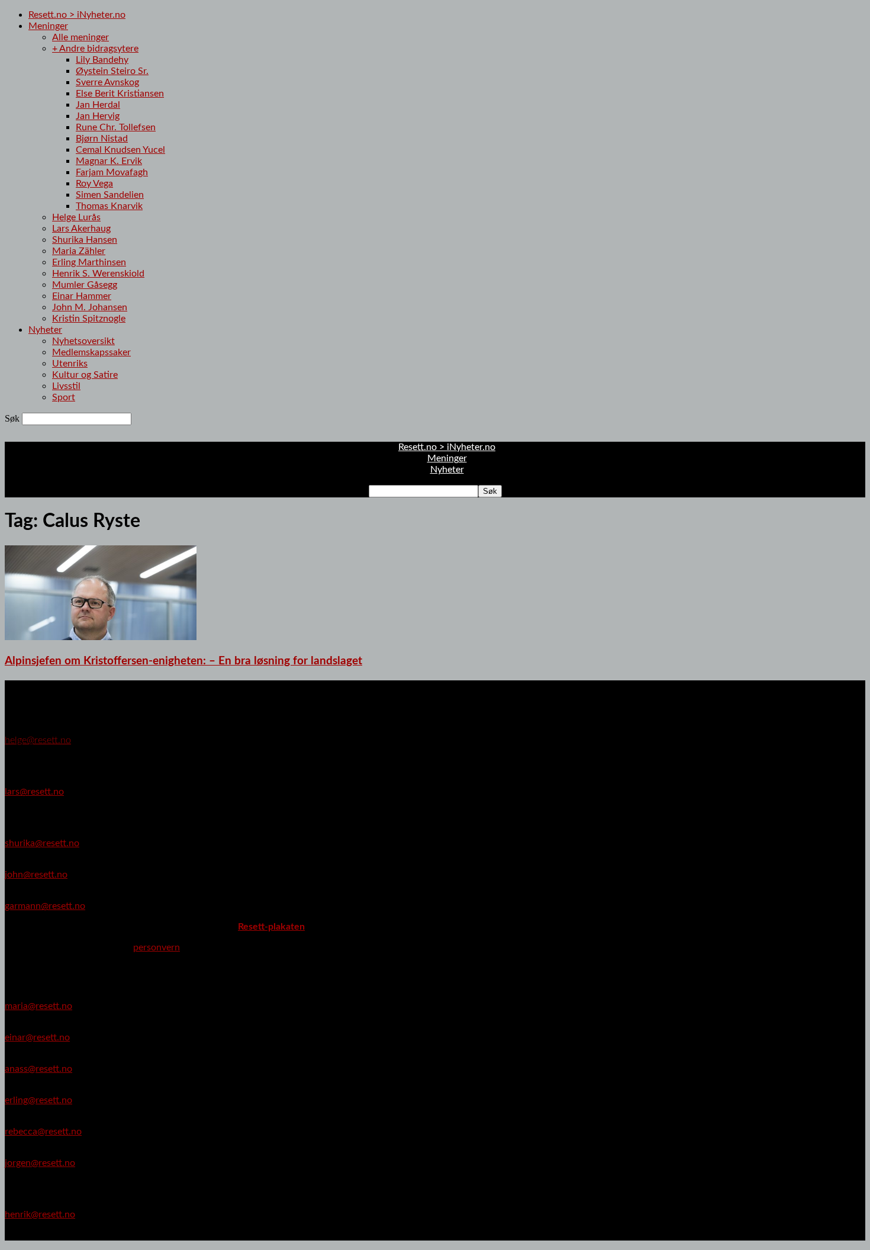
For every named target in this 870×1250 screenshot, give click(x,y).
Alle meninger (80, 37)
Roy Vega (94, 183)
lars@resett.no (34, 791)
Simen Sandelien (110, 195)
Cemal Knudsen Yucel (120, 150)
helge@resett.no (38, 740)
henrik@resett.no (40, 1214)
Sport (63, 397)
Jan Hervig (98, 116)
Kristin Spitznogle (88, 318)
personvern (156, 947)
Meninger (48, 26)
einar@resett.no (37, 1037)
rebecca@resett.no (43, 1131)
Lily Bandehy (102, 60)
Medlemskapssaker (91, 352)
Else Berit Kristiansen (120, 93)
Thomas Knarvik (109, 206)
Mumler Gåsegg (84, 285)
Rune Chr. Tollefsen (116, 127)
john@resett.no (36, 874)
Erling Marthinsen (89, 262)
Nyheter (45, 330)
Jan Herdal (98, 105)
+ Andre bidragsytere (95, 48)
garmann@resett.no (45, 906)
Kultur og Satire (85, 375)
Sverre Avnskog (107, 82)
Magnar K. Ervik (109, 161)
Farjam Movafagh (112, 172)
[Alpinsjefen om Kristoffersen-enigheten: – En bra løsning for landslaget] (100, 637)
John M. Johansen (89, 307)
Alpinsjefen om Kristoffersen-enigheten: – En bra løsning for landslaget (183, 661)
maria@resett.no (38, 1006)
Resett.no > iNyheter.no (76, 15)
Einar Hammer (81, 296)
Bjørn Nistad (102, 138)
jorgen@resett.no (40, 1163)
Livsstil (66, 386)
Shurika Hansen (84, 240)
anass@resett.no (38, 1069)
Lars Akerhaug (81, 228)
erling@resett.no (38, 1100)
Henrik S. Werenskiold (98, 273)
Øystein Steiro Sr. (112, 71)
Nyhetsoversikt (83, 341)
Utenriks (70, 363)
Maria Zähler (78, 251)
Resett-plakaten (271, 926)
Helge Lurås (76, 217)
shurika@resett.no (42, 843)
